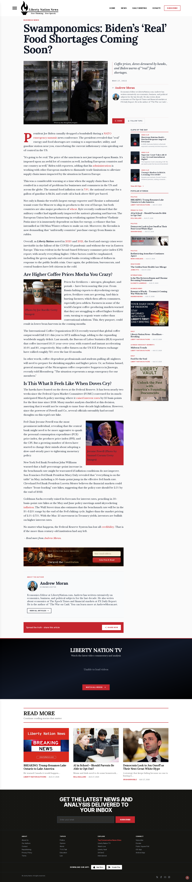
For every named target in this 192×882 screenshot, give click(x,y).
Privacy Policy (27, 853)
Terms (24, 856)
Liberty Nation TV (104, 843)
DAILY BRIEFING (139, 8)
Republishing (26, 849)
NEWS (124, 8)
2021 (80, 241)
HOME (112, 8)
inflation (29, 507)
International (102, 856)
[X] (157, 877)
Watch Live (102, 846)
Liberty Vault (102, 849)
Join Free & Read (106, 560)
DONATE (157, 8)
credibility (108, 527)
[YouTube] (165, 877)
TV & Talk (63, 849)
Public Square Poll (142, 846)
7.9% (86, 189)
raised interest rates (88, 398)
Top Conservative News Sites (109, 840)
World (62, 846)
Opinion (62, 843)
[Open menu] (15, 8)
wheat (73, 209)
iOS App (139, 849)
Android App (140, 853)
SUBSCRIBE (172, 8)
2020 (68, 241)
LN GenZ (101, 853)
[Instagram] (169, 877)
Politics (62, 840)
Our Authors (26, 843)
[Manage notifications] (187, 877)
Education (63, 853)
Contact (24, 846)
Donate (138, 843)
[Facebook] (161, 877)
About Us (25, 840)
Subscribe (125, 820)
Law (61, 856)
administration (102, 165)
